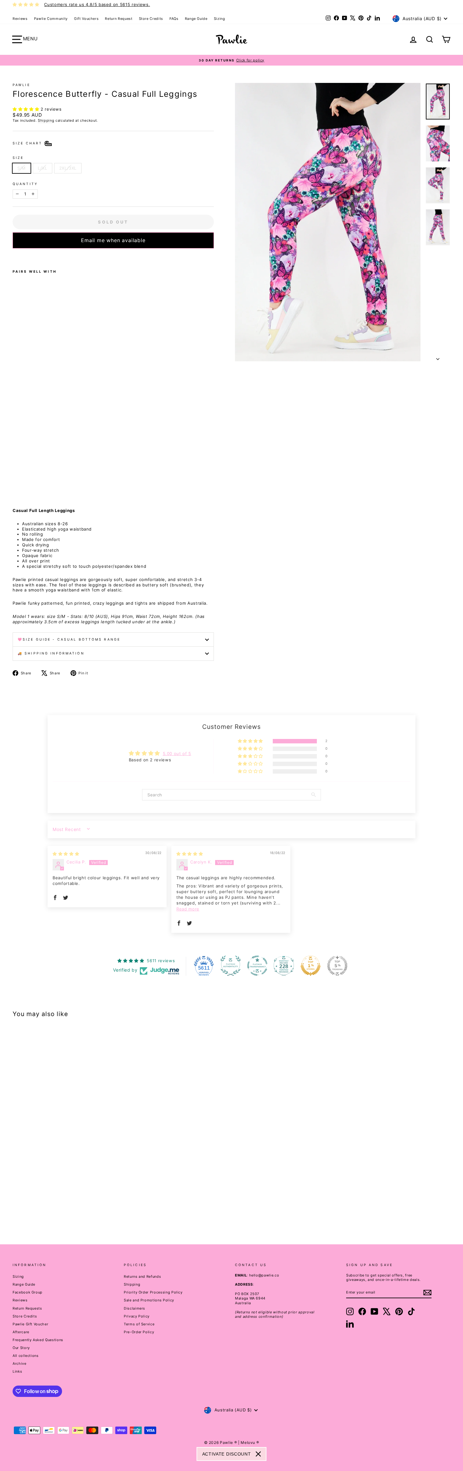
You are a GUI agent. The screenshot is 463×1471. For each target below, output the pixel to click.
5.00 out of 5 (177, 753)
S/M (21, 168)
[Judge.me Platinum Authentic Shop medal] (230, 966)
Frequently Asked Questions (38, 1340)
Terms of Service (139, 1324)
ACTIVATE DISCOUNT (226, 1453)
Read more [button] (187, 908)
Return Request (118, 18)
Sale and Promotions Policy (149, 1300)
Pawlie (21, 85)
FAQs (174, 18)
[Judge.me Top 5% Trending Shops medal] (337, 966)
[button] (27, 109)
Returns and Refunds (142, 1276)
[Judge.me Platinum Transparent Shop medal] (257, 966)
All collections (26, 1355)
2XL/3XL (68, 168)
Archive (19, 1363)
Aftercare (21, 1332)
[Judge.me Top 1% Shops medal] (310, 966)
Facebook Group (28, 1292)
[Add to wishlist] (14, 256)
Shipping (46, 120)
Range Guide (196, 18)
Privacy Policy (137, 1316)
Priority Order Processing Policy (153, 1292)
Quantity (25, 184)
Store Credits (151, 18)
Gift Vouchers (86, 18)
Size (18, 158)
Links (17, 1371)
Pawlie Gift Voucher (30, 1324)
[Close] (258, 1453)
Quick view (65, 1183)
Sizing (219, 18)
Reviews (20, 18)
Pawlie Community (51, 18)
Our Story (21, 1348)
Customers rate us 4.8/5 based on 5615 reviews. (97, 4)
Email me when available (113, 240)
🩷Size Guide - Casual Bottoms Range (69, 639)
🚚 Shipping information (51, 653)
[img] (66, 853)
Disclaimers (134, 1308)
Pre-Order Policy (139, 1332)
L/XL (42, 168)
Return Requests (27, 1308)
